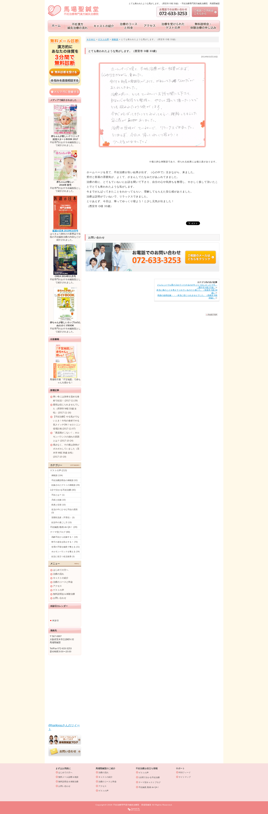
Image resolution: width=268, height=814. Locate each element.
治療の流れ (58, 574)
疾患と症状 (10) (58, 505)
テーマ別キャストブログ (150, 782)
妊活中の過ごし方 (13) (61, 522)
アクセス (57, 586)
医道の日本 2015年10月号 (65, 230)
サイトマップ (185, 777)
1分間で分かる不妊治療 (149, 777)
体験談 (115, 39)
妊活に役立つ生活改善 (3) (63, 556)
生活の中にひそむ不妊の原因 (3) (64, 511)
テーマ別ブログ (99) (60, 532)
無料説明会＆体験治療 (64, 594)
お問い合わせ (59, 598)
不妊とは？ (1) (58, 495)
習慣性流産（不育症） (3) (63, 517)
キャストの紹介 (60, 578)
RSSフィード (185, 772)
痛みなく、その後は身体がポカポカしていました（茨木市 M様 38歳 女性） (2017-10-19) (66, 450)
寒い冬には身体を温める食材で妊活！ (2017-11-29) (66, 398)
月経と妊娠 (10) (58, 500)
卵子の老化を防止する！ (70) (64, 542)
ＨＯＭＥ (91, 39)
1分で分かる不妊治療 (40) (63, 490)
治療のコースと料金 (63, 582)
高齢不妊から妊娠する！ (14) (64, 537)
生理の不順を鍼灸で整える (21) (65, 547)
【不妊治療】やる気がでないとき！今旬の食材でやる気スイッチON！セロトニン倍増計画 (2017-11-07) (66, 422)
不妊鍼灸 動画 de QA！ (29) (63, 527)
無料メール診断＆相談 (68, 777)
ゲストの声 (103, 39)
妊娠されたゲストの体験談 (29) (65, 485)
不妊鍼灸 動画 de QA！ (149, 787)
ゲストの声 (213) (58, 470)
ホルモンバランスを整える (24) (65, 551)
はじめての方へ (60, 570)
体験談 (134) (57, 475)
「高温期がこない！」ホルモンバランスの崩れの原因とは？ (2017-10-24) (66, 436)
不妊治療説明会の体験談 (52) (64, 480)
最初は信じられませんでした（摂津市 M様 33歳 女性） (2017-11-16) (66, 408)
